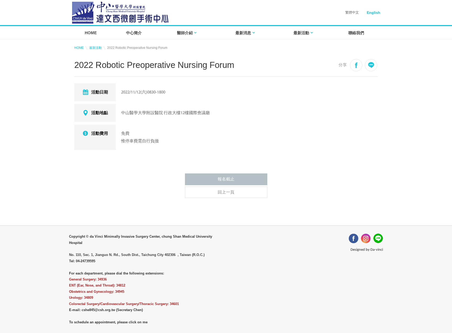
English (373, 12)
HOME (91, 33)
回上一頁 (226, 192)
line (371, 65)
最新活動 (301, 33)
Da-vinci (376, 250)
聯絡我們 (356, 33)
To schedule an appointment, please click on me (108, 322)
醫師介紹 (185, 33)
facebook (356, 65)
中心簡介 (134, 33)
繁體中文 (352, 12)
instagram (366, 238)
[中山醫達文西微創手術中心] (120, 12)
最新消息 (243, 33)
